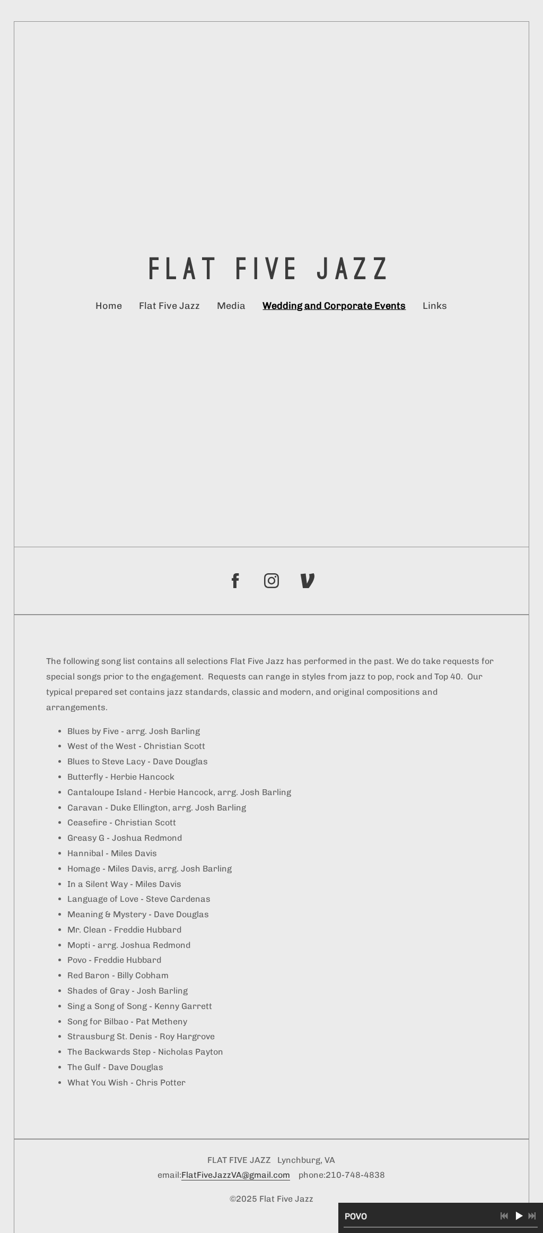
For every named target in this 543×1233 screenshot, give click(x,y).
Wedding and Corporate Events (334, 306)
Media (231, 306)
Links (435, 306)
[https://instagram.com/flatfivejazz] (271, 580)
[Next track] (532, 1216)
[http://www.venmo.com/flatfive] (307, 580)
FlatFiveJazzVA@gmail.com (235, 1175)
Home (108, 306)
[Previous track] (504, 1216)
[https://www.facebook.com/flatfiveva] (235, 580)
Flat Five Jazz (169, 306)
